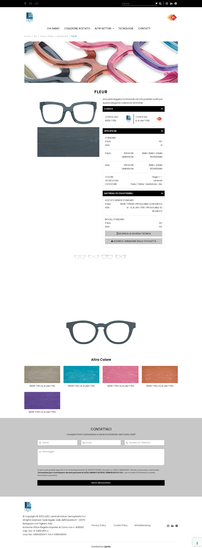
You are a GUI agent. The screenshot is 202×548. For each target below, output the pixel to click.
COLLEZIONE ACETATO (77, 28)
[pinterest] (176, 3)
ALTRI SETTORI (103, 28)
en (31, 3)
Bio (35, 36)
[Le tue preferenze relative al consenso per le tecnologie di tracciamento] (197, 543)
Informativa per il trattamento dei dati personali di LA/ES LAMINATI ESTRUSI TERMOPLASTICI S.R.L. (81, 472)
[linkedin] (171, 3)
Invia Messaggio (101, 482)
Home (27, 36)
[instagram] (167, 3)
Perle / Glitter (47, 36)
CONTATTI (144, 28)
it (25, 3)
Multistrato (62, 36)
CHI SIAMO (53, 28)
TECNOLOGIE (125, 28)
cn (36, 3)
